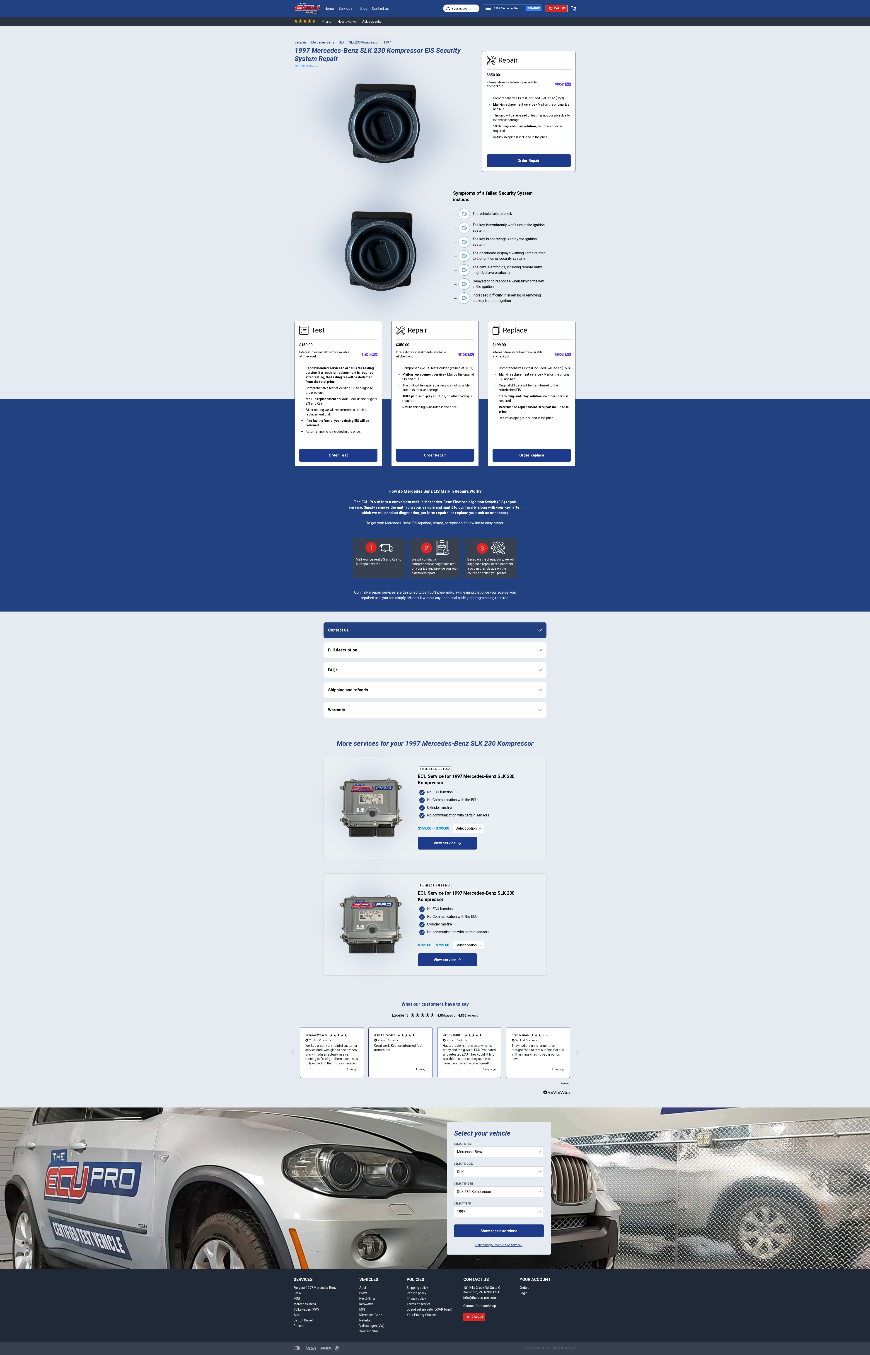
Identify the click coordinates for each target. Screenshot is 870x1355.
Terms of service (419, 1304)
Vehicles (301, 42)
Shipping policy (417, 1287)
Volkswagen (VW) (306, 1309)
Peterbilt (365, 1320)
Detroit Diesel (303, 1320)
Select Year (462, 1203)
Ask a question (372, 21)
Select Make (462, 1143)
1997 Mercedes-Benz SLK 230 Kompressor (520, 8)
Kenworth (366, 1304)
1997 (387, 42)
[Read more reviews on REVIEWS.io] (556, 1093)
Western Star (368, 1331)
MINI (297, 1298)
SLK (341, 42)
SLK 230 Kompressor (364, 42)
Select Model (463, 1163)
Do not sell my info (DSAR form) (429, 1309)
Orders (524, 1287)
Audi (297, 1315)
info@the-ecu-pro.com (479, 1297)
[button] (293, 1052)
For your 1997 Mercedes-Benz (315, 1287)
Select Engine (464, 1183)
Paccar (299, 1326)
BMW (297, 1293)
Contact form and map (479, 1306)
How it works (347, 21)
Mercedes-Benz (322, 42)
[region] (435, 1053)
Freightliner (367, 1298)
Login (523, 1293)
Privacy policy (416, 1298)
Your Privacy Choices (422, 1315)
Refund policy (416, 1293)
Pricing (326, 21)
